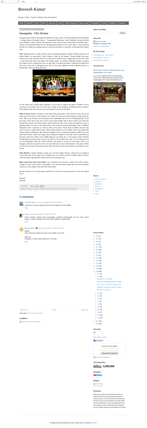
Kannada (121, 23)
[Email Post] (31, 186)
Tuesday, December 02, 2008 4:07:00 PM (43, 214)
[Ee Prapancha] (98, 341)
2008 (97, 271)
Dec (98, 274)
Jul (98, 301)
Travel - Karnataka (71, 23)
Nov (98, 276)
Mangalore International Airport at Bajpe (109, 287)
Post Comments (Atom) (35, 313)
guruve (27, 214)
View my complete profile (101, 46)
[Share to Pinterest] (43, 186)
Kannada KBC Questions (101, 60)
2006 (97, 324)
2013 (97, 258)
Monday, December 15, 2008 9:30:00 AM (51, 228)
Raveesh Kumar (32, 9)
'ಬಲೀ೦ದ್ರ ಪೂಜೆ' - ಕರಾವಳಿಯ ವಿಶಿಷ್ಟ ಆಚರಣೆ (109, 284)
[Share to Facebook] (41, 186)
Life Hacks (112, 23)
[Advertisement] (54, 291)
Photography (95, 23)
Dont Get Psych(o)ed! (103, 290)
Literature (98, 181)
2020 (97, 241)
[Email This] (35, 186)
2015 (97, 252)
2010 (97, 266)
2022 (97, 239)
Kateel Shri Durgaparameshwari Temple (109, 281)
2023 (97, 236)
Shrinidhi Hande (30, 202)
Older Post (85, 310)
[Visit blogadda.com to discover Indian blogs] (97, 375)
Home (21, 23)
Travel (60, 23)
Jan (98, 318)
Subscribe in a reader (100, 337)
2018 (97, 244)
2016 (97, 250)
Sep (98, 296)
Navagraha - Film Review (104, 279)
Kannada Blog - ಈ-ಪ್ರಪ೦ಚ (101, 58)
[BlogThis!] (37, 186)
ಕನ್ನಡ (96, 193)
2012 (97, 260)
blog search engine (98, 386)
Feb (98, 315)
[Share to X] (39, 186)
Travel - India (84, 23)
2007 (97, 321)
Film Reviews (29, 188)
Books (44, 23)
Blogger (94, 423)
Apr (98, 309)
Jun (98, 304)
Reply (26, 208)
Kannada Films (51, 188)
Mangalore (98, 184)
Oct (98, 293)
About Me (29, 23)
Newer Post (23, 310)
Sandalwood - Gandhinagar (69, 188)
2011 (97, 263)
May (99, 307)
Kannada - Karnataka (39, 188)
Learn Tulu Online (100, 179)
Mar (98, 312)
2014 (97, 255)
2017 (97, 247)
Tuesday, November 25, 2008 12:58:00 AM (49, 202)
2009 (97, 269)
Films (37, 23)
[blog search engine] (98, 384)
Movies (58, 188)
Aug (98, 299)
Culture (104, 23)
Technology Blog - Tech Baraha (103, 55)
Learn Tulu (52, 23)
